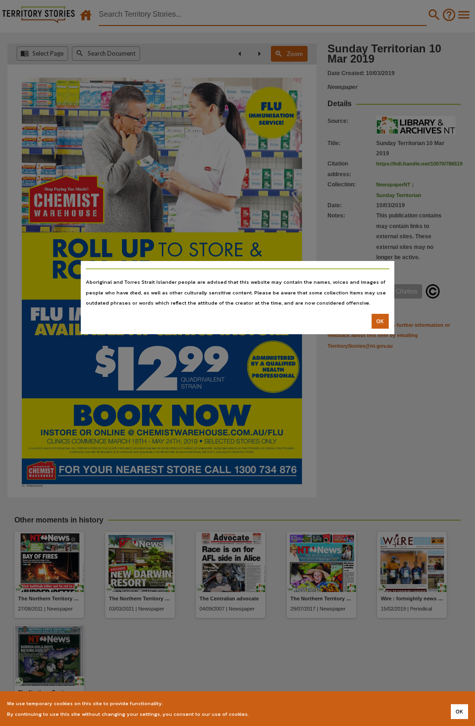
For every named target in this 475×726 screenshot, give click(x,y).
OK (380, 321)
